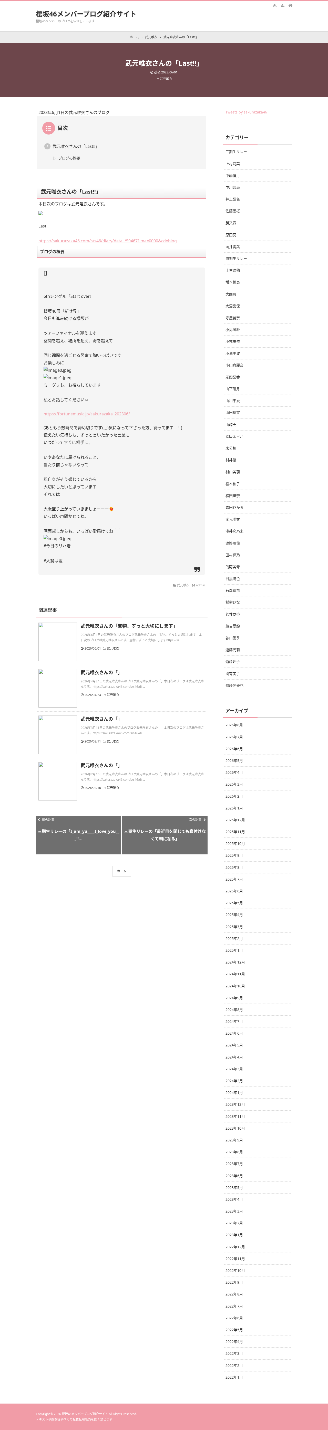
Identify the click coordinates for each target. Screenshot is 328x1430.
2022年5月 (234, 1329)
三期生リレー (236, 151)
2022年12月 (235, 1246)
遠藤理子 (232, 661)
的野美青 (232, 566)
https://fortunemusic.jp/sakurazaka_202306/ (87, 414)
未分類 (230, 448)
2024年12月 (235, 962)
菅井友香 (232, 614)
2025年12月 (235, 819)
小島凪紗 (232, 329)
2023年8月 (234, 1151)
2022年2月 (234, 1365)
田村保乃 (232, 554)
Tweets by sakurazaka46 (246, 112)
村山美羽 (232, 471)
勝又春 (230, 222)
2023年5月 (234, 1187)
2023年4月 (234, 1199)
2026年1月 (234, 808)
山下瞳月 (232, 388)
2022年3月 (234, 1353)
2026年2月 (234, 796)
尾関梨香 (232, 377)
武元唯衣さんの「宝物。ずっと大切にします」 (129, 626)
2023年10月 (235, 1128)
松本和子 (232, 483)
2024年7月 (234, 1021)
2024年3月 (234, 1068)
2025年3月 (234, 926)
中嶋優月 (232, 175)
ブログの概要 (69, 158)
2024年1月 (234, 1092)
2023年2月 (234, 1223)
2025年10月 (235, 843)
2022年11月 (235, 1258)
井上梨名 (232, 199)
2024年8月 (234, 1009)
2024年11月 (235, 973)
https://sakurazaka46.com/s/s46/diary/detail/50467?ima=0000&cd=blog (107, 241)
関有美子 (232, 673)
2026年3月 (234, 784)
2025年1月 (234, 950)
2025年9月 (234, 855)
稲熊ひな (232, 602)
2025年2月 (234, 938)
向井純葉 (232, 246)
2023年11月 (235, 1116)
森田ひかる (234, 507)
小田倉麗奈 (234, 365)
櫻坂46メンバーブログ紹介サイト (86, 13)
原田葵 (230, 234)
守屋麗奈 (232, 317)
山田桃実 (232, 412)
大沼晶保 (232, 305)
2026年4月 (234, 772)
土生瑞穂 (232, 270)
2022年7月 (234, 1306)
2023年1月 (234, 1234)
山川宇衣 (232, 400)
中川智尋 (232, 187)
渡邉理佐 (232, 543)
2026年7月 (234, 737)
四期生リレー (236, 258)
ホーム (121, 871)
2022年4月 (234, 1341)
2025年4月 (234, 914)
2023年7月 (234, 1163)
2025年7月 (234, 879)
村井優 (230, 459)
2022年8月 (234, 1294)
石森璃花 (232, 590)
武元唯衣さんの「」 (101, 672)
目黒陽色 (232, 578)
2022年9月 (234, 1282)
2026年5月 (234, 760)
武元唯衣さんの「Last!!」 (76, 146)
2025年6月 (234, 891)
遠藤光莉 (232, 649)
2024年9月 (234, 997)
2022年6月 (234, 1317)
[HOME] (290, 5)
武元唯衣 (166, 79)
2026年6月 (234, 748)
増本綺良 (232, 282)
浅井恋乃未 (234, 531)
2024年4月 (234, 1057)
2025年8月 (234, 867)
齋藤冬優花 (234, 685)
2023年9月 (234, 1140)
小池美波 (232, 353)
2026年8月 (234, 724)
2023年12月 (235, 1104)
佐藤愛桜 (232, 210)
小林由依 (232, 341)
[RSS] (275, 5)
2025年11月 (235, 831)
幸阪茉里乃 (234, 436)
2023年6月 (234, 1175)
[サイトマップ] (282, 5)
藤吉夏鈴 (232, 626)
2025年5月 (234, 902)
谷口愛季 (232, 637)
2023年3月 (234, 1211)
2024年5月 (234, 1045)
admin (200, 585)
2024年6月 (234, 1033)
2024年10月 (235, 986)
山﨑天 (230, 424)
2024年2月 (234, 1080)
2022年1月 (234, 1377)
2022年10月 (235, 1270)
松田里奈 (232, 495)
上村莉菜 (232, 163)
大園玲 (230, 294)
